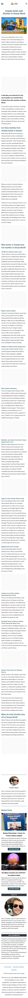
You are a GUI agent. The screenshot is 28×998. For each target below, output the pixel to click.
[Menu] (2, 4)
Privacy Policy (7, 967)
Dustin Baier (14, 788)
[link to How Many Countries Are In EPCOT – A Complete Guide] (14, 861)
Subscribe (14, 969)
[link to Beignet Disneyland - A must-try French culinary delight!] (14, 822)
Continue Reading (14, 849)
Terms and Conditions (18, 967)
